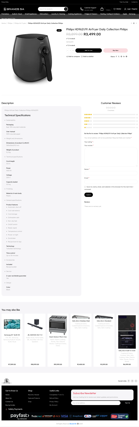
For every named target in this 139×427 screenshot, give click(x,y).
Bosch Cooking (60, 339)
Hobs (127, 357)
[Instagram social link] (132, 381)
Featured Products (34, 398)
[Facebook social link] (116, 56)
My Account (53, 405)
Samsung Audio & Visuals (11, 340)
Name (87, 169)
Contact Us (9, 402)
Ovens (58, 346)
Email (86, 178)
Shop (29, 402)
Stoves (53, 341)
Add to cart (88, 50)
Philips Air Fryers (20, 23)
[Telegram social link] (126, 56)
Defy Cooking (82, 328)
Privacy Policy (54, 402)
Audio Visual (12, 342)
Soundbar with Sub (36, 340)
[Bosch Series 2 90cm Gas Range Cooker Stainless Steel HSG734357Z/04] (58, 325)
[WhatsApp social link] (135, 381)
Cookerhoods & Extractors (81, 326)
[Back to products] (134, 23)
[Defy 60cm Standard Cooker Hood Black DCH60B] (104, 317)
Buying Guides (10, 405)
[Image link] (14, 381)
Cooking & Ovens (60, 344)
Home (4, 23)
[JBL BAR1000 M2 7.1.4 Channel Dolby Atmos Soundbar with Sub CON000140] (35, 324)
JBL (28, 340)
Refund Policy (54, 398)
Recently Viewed (33, 395)
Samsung (15, 338)
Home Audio (39, 338)
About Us (8, 398)
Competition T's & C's (57, 395)
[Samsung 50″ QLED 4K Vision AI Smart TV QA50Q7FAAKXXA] (12, 324)
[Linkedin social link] (124, 56)
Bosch (52, 339)
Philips (10, 23)
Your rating (88, 142)
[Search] (66, 9)
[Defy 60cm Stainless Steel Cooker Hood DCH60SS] (81, 317)
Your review (89, 145)
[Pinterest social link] (121, 56)
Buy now (115, 50)
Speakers (35, 342)
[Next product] (136, 23)
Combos (123, 355)
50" (10, 338)
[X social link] (118, 56)
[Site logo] (14, 9)
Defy (76, 328)
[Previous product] (131, 23)
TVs (6, 338)
